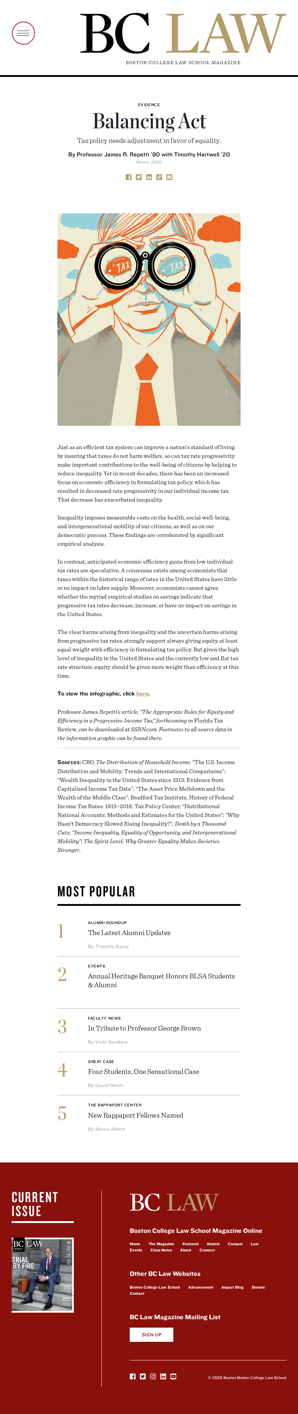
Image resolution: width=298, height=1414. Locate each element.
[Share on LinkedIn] (149, 176)
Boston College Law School (155, 1287)
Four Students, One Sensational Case (143, 1071)
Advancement (200, 1287)
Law (255, 1243)
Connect (207, 1250)
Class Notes (161, 1250)
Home (135, 1243)
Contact (137, 1293)
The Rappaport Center (114, 1104)
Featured (190, 1243)
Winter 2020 (149, 162)
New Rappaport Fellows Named (135, 1115)
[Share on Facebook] (129, 176)
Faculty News (104, 1018)
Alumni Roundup (107, 922)
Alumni (213, 1243)
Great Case (101, 1061)
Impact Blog (232, 1287)
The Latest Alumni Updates (129, 932)
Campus (235, 1243)
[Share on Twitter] (139, 176)
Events (96, 966)
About (185, 1250)
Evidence (149, 104)
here (142, 693)
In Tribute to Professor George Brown (144, 1028)
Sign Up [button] (152, 1334)
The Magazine (161, 1243)
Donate (258, 1287)
